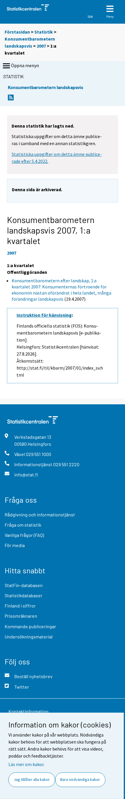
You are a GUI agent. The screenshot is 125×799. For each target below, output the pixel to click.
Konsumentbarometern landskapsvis (45, 87)
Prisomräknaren (21, 616)
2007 (41, 46)
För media (15, 545)
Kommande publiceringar (30, 626)
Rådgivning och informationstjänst (40, 514)
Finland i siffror (20, 605)
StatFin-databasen (24, 585)
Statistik (43, 32)
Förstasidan (17, 32)
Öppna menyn (25, 65)
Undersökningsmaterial (29, 636)
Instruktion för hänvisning (44, 315)
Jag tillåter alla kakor (32, 779)
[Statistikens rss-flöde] (11, 99)
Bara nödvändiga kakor (80, 779)
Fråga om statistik (23, 525)
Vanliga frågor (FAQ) (24, 535)
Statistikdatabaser (23, 595)
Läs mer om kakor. (26, 764)
